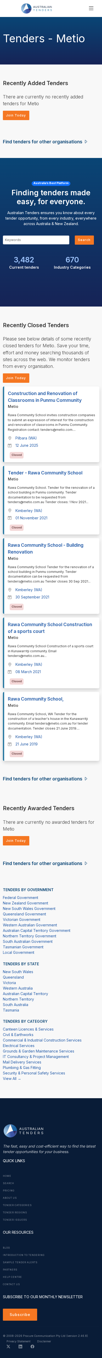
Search (84, 240)
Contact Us (11, 1284)
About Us (10, 1198)
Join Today (16, 115)
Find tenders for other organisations (43, 141)
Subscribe (20, 1314)
